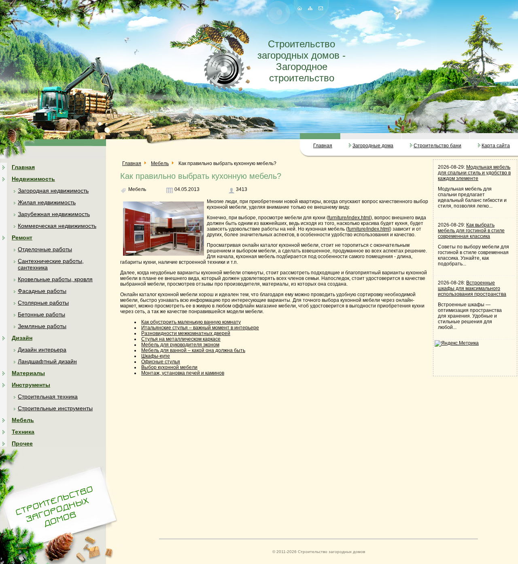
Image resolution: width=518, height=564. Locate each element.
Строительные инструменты (55, 408)
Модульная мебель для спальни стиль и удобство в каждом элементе (474, 172)
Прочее (22, 443)
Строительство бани (437, 145)
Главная (322, 145)
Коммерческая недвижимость (57, 226)
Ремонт (22, 237)
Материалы (28, 373)
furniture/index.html (349, 218)
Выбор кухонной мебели (169, 367)
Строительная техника (48, 396)
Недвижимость (33, 179)
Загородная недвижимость (53, 190)
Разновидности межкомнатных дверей (185, 333)
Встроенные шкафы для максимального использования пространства (472, 288)
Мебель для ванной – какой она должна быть (193, 350)
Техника (23, 431)
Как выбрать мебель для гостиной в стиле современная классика (471, 230)
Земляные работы (42, 326)
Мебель (23, 420)
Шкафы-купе (155, 356)
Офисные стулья (160, 362)
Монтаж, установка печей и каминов (182, 373)
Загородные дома (372, 145)
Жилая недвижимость (47, 202)
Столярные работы (43, 302)
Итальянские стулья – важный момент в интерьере (200, 328)
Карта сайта (496, 145)
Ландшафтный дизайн (47, 361)
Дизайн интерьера (42, 349)
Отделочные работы (45, 249)
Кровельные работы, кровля (55, 279)
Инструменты (31, 385)
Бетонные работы (41, 314)
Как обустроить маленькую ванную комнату (191, 322)
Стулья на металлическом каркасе (181, 339)
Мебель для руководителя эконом (180, 345)
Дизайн (22, 338)
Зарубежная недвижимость (54, 214)
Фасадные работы (42, 291)
